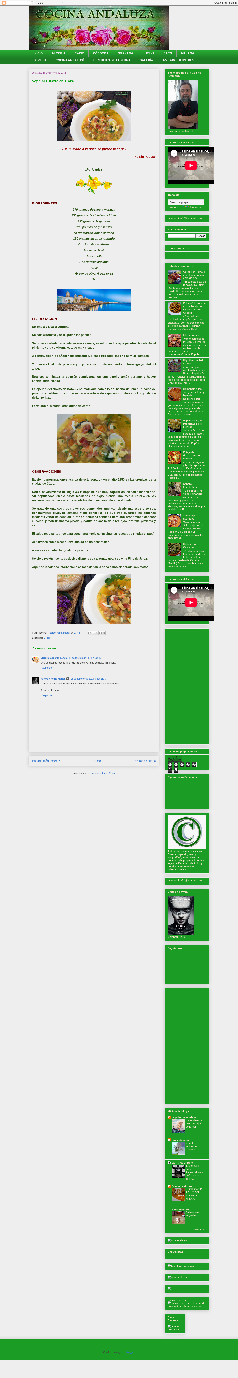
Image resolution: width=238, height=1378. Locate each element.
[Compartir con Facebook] (100, 633)
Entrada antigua (145, 760)
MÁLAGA (187, 53)
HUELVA (148, 53)
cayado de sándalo (184, 1117)
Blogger (130, 1352)
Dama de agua (181, 1139)
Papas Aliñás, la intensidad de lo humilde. (192, 423)
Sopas (47, 637)
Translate (195, 206)
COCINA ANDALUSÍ (70, 60)
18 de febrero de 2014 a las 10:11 (86, 658)
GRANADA (125, 53)
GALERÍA (146, 60)
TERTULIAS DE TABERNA (112, 60)
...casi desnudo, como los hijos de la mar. (194, 1123)
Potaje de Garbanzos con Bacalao (192, 455)
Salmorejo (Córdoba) (189, 517)
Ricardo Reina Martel (53, 678)
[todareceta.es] (177, 1240)
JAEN (168, 53)
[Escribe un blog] (93, 633)
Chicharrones (191, 335)
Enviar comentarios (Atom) (101, 773)
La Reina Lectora (182, 1162)
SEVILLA (40, 60)
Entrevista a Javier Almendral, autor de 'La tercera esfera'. (195, 1172)
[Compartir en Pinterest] (104, 633)
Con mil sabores (182, 1186)
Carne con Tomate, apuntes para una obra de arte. (194, 275)
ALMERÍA (58, 53)
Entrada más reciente (46, 760)
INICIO (38, 53)
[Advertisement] (187, 686)
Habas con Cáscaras (189, 546)
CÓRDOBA (101, 53)
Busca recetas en (178, 1299)
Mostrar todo (200, 1229)
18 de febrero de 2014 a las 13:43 (88, 678)
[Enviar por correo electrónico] (89, 633)
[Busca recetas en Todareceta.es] (181, 1265)
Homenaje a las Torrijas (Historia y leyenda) (193, 392)
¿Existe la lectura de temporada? (192, 1146)
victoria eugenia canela (54, 658)
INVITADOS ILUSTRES (178, 60)
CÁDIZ (79, 53)
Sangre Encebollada (190, 485)
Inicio (97, 760)
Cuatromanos (180, 1208)
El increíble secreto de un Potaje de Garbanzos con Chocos (194, 308)
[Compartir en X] (97, 633)
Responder (46, 667)
